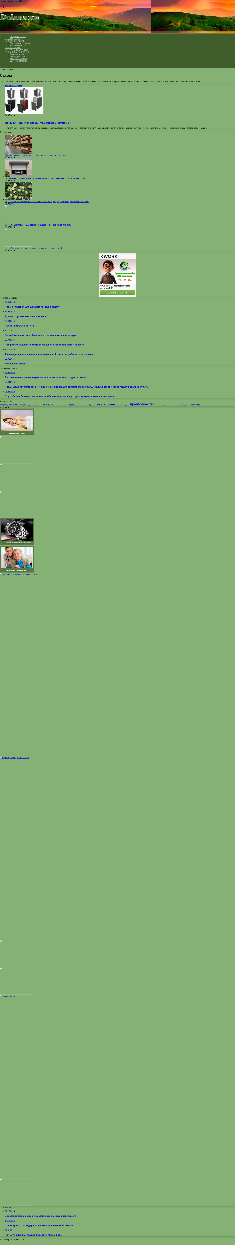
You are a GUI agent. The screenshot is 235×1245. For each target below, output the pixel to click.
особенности (113, 404)
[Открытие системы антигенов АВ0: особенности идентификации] (17, 490)
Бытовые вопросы (18, 61)
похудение (126, 405)
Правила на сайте (18, 37)
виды (7, 405)
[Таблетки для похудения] (17, 966)
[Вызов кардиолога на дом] (17, 1205)
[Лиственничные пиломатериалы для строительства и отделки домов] (18, 153)
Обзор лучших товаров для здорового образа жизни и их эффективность (38, 225)
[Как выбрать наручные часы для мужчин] (17, 544)
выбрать (24, 404)
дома (51, 405)
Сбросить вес (13, 48)
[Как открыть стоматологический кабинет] (17, 994)
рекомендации (160, 405)
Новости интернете (18, 59)
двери (31, 405)
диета (46, 404)
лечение (85, 405)
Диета (2, 405)
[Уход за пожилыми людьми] (17, 572)
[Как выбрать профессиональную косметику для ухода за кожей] (18, 246)
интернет (57, 405)
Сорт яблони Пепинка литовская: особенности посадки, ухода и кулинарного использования (47, 202)
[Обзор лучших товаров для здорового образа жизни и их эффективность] (18, 223)
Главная (4, 69)
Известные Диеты (15, 41)
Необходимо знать (18, 56)
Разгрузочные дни (18, 45)
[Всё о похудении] (20, 24)
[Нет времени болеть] (17, 435)
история (63, 405)
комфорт (70, 405)
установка (195, 404)
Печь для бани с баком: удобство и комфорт (38, 122)
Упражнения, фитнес (17, 50)
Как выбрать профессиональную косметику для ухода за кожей (33, 248)
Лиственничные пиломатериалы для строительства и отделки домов (36, 155)
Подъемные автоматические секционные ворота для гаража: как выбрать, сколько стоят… (46, 178)
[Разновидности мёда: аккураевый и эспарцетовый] (17, 462)
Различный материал (17, 52)
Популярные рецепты (20, 43)
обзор (99, 404)
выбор (14, 404)
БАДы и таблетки (14, 39)
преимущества (142, 404)
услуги (187, 405)
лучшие (92, 405)
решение (175, 405)
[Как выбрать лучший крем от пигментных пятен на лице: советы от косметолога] (22, 517)
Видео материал (17, 54)
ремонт (168, 405)
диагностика (38, 405)
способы (181, 405)
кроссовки (78, 405)
